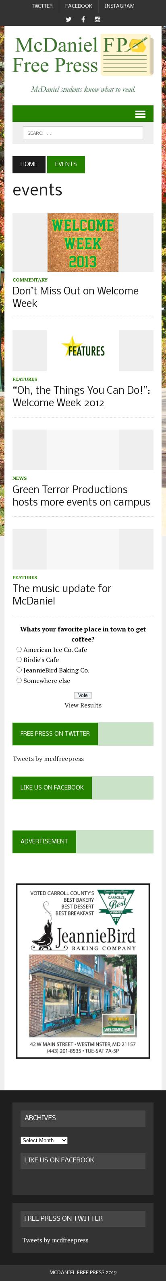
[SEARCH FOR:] (83, 133)
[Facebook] (83, 19)
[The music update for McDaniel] (83, 563)
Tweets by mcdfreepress (48, 758)
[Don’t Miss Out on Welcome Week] (83, 266)
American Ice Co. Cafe (55, 649)
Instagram (120, 6)
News (19, 478)
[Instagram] (97, 19)
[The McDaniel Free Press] (83, 55)
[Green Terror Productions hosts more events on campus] (83, 465)
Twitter (42, 6)
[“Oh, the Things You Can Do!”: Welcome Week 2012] (83, 365)
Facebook (78, 6)
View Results (83, 705)
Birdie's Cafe (41, 659)
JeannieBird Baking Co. (56, 670)
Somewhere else (46, 680)
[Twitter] (68, 19)
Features (24, 379)
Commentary (30, 280)
